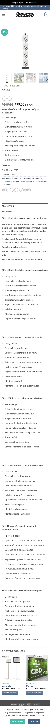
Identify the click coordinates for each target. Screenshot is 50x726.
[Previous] (6, 47)
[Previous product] (9, 98)
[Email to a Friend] (19, 190)
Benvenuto (6, 686)
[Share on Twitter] (14, 190)
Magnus (29, 686)
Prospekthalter (31, 181)
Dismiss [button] (35, 2)
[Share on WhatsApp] (4, 190)
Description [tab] (8, 206)
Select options (10, 693)
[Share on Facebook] (9, 190)
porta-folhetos (36, 178)
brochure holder (12, 178)
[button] (3, 14)
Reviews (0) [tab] (7, 211)
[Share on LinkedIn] (28, 190)
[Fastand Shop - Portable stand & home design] (25, 14)
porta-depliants (25, 178)
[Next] (43, 47)
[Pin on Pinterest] (23, 190)
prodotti (15, 86)
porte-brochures (19, 181)
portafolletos (7, 181)
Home (5, 86)
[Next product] (4, 98)
